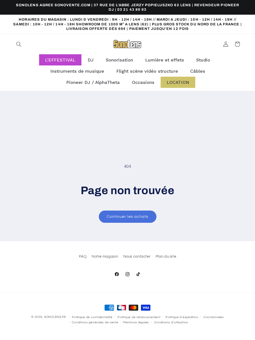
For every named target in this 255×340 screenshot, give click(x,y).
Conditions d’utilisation (171, 322)
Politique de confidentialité (92, 317)
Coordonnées (213, 317)
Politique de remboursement (139, 317)
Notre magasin (105, 256)
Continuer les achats (127, 217)
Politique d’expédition (182, 317)
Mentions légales (136, 322)
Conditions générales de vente (95, 322)
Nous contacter (137, 256)
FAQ (83, 256)
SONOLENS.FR (55, 317)
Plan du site (166, 256)
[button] (19, 44)
